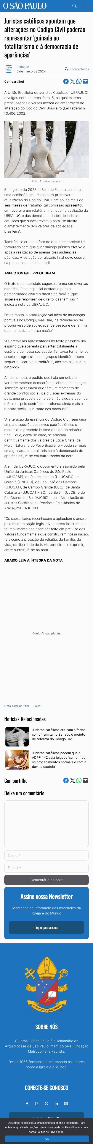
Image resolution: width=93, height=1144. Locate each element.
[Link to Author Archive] (9, 69)
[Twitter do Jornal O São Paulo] (46, 1103)
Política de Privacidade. (50, 1132)
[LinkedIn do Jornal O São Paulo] (56, 1103)
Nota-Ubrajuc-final (16, 706)
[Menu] (86, 6)
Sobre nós (46, 1026)
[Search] (74, 6)
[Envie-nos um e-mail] (66, 1103)
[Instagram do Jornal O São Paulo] (36, 1103)
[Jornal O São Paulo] (24, 6)
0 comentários (79, 69)
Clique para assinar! (46, 927)
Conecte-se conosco (46, 1087)
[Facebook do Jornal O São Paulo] (27, 1103)
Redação (22, 67)
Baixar (38, 706)
